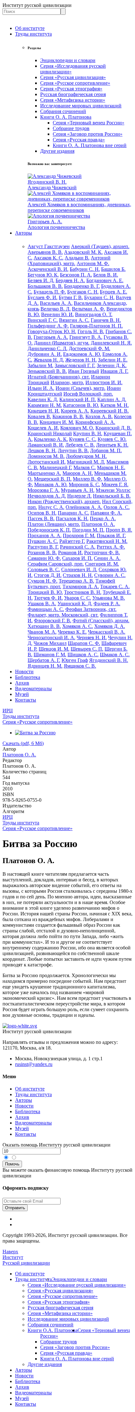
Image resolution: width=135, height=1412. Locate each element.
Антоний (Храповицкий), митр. (69, 260)
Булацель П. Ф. (50, 291)
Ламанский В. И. (46, 444)
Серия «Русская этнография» (71, 88)
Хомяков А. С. (77, 626)
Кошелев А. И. (43, 427)
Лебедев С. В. (80, 444)
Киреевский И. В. (109, 410)
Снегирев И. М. (102, 564)
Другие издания (57, 151)
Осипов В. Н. (42, 512)
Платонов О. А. (98, 524)
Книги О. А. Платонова (65, 117)
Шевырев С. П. (87, 649)
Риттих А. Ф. (111, 546)
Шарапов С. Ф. (84, 643)
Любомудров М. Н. (86, 456)
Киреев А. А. (75, 410)
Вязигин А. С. (74, 320)
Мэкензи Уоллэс (113, 490)
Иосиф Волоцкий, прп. (88, 393)
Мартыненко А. (44, 473)
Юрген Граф (75, 660)
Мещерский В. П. (53, 478)
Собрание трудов (71, 128)
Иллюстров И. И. (103, 382)
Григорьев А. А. (51, 337)
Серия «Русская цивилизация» (73, 77)
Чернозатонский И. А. (51, 637)
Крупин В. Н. (87, 433)
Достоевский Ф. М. (89, 348)
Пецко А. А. (103, 518)
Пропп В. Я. (119, 529)
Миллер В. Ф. (87, 478)
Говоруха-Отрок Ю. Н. (52, 331)
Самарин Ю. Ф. (44, 558)
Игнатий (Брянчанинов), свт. (59, 376)
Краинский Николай (50, 433)
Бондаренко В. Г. (82, 286)
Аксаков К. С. (48, 257)
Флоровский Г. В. (52, 620)
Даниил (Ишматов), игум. (61, 342)
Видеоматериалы (33, 688)
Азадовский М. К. (83, 252)
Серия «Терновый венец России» (88, 122)
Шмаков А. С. (115, 654)
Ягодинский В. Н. (108, 660)
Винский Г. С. (43, 320)
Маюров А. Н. (77, 473)
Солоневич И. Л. (79, 569)
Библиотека (27, 677)
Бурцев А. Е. (113, 291)
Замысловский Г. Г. (75, 365)
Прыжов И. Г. (111, 535)
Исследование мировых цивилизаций (81, 105)
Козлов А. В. (99, 416)
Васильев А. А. (56, 303)
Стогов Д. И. (48, 575)
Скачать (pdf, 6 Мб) (23, 743)
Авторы (23, 233)
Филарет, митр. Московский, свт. (63, 615)
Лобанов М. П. (106, 450)
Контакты (25, 700)
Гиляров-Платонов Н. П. (96, 325)
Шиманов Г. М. (50, 654)
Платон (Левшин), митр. (54, 524)
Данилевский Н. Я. (111, 342)
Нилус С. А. (51, 507)
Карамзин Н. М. (45, 405)
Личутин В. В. (73, 450)
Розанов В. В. (42, 552)
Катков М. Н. (114, 405)
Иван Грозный (83, 371)
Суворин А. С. (110, 575)
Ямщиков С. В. (80, 666)
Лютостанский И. (47, 461)
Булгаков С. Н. (83, 291)
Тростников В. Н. (82, 592)
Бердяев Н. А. (70, 280)
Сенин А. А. (107, 558)
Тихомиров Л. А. (80, 586)
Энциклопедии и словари (67, 60)
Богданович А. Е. (104, 280)
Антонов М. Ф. (93, 263)
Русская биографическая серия (73, 94)
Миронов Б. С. (84, 484)
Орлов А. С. (117, 507)
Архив (22, 683)
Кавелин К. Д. (43, 399)
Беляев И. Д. (41, 280)
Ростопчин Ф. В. (102, 552)
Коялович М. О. (77, 427)
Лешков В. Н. (42, 450)
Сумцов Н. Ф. (42, 581)
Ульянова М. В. (108, 598)
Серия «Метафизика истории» (72, 100)
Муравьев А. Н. (77, 490)
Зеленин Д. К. (112, 365)
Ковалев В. (39, 416)
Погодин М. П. (88, 529)
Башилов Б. (113, 269)
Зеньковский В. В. (47, 371)
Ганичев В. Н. (106, 320)
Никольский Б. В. (112, 495)
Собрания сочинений (63, 111)
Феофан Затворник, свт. (90, 609)
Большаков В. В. (45, 286)
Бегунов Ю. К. (43, 274)
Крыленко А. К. (51, 439)
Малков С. (84, 467)
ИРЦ (8, 710)
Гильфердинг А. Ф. (48, 325)
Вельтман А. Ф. (88, 308)
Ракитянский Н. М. (106, 541)
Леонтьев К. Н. (112, 444)
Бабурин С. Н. (85, 269)
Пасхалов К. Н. (72, 518)
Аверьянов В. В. (45, 252)
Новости (24, 671)
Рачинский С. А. (77, 546)
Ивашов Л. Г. (114, 371)
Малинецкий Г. (56, 467)
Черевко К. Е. (72, 632)
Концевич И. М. (57, 422)
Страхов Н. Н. (78, 575)
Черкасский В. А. (106, 632)
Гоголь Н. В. (91, 331)
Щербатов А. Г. (44, 660)
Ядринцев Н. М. (45, 666)
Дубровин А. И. (45, 354)
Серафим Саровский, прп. (56, 564)
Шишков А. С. (83, 654)
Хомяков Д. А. (109, 626)
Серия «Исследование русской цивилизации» (77, 1285)
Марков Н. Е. (111, 467)
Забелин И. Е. (112, 359)
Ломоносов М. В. (46, 456)
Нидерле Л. (79, 495)
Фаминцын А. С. (46, 609)
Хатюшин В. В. (44, 626)
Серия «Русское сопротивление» (75, 83)
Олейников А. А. (84, 507)
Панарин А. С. (73, 512)
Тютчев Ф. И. (48, 598)
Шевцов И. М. (54, 649)
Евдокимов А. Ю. (82, 354)
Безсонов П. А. (76, 274)
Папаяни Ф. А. (106, 512)
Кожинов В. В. (68, 416)
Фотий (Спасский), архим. (101, 620)
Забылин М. (40, 365)
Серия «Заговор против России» (87, 134)
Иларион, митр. (67, 382)
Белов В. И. (105, 274)
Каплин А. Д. (111, 399)
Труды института (33, 34)
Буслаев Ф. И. (42, 297)
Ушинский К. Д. (74, 603)
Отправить (15, 1207)
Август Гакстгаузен (49, 246)
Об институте (30, 28)
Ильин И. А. (41, 388)
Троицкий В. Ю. (45, 592)
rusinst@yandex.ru (33, 1064)
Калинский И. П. (77, 399)
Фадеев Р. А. (107, 603)
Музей (22, 694)
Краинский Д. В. (113, 427)
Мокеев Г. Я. (114, 484)
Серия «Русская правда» (79, 139)
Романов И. (70, 552)
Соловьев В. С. (44, 569)
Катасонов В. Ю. (81, 405)
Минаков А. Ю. (51, 484)
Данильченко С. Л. (48, 348)
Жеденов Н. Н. (81, 359)
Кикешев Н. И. (44, 410)
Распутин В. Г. (43, 546)
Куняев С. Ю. (112, 439)
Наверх (10, 1251)
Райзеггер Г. (72, 541)
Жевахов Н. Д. (49, 359)
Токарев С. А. (115, 586)
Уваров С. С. (77, 598)
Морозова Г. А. (44, 490)
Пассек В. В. (41, 518)
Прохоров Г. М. (79, 535)
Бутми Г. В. (71, 297)
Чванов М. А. (42, 632)
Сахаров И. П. (77, 558)
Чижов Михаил (50, 643)
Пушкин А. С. (43, 541)
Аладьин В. (77, 257)
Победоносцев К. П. (49, 529)
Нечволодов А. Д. (47, 495)
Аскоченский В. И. (48, 269)
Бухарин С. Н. (99, 297)
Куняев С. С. (82, 439)
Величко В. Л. (55, 308)
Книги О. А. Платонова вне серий (90, 145)
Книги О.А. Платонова (53, 1330)
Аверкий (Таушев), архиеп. (100, 246)
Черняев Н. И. (92, 637)
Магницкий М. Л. (86, 461)
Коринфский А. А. (95, 422)
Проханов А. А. (45, 535)
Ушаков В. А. (42, 603)
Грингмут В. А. (85, 337)
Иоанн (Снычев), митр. (80, 388)
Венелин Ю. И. (57, 314)
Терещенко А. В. (76, 581)
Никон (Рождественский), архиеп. (64, 501)
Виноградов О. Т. (93, 314)
